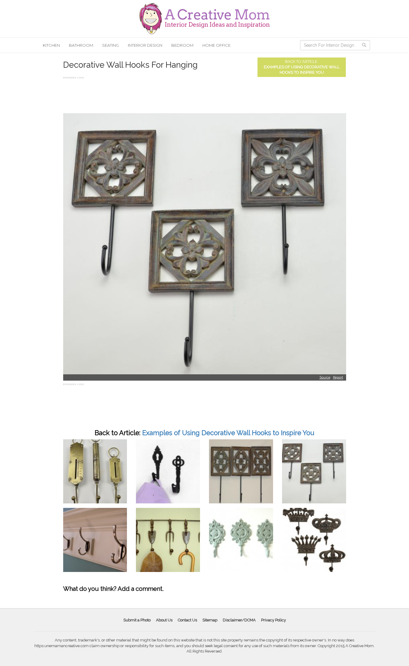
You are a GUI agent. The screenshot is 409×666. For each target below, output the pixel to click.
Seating (110, 45)
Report (338, 377)
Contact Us (187, 620)
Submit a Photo (137, 620)
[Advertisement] (172, 93)
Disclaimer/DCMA (239, 620)
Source (324, 377)
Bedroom (182, 45)
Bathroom (81, 45)
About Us (164, 620)
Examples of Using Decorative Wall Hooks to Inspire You (228, 433)
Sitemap (209, 620)
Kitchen (51, 45)
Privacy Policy (273, 620)
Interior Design (145, 45)
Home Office (216, 45)
